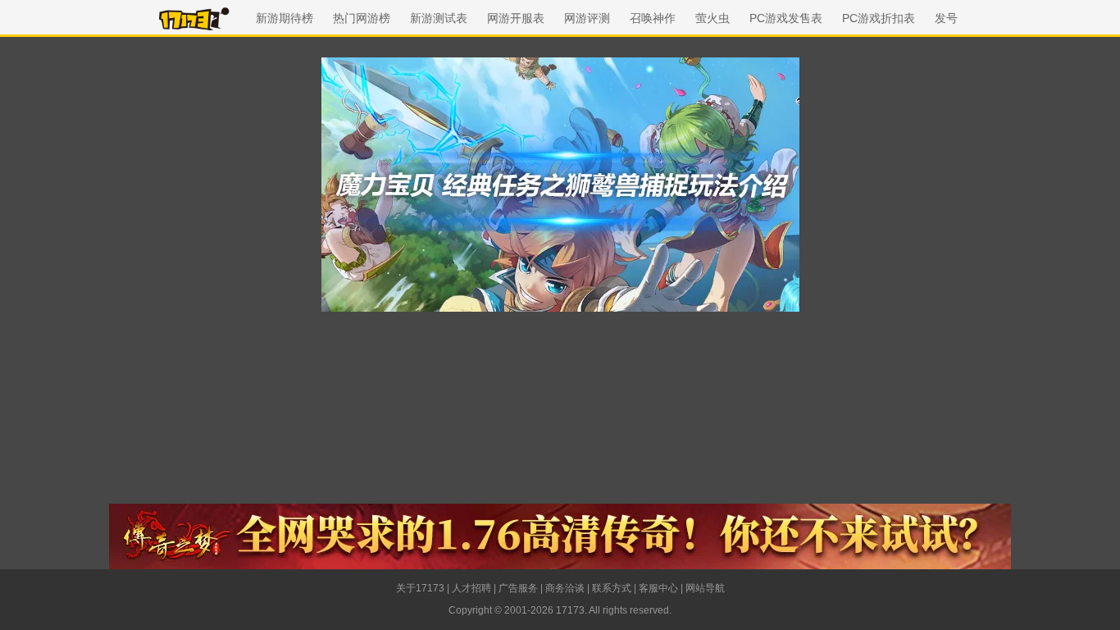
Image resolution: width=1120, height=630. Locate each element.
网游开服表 (515, 18)
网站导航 (705, 588)
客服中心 (658, 588)
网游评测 (587, 18)
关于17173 (420, 588)
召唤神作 (653, 18)
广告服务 (518, 588)
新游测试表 (438, 18)
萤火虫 (712, 18)
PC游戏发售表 (785, 18)
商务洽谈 (565, 588)
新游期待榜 (284, 18)
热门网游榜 (361, 18)
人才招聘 (471, 588)
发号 (946, 18)
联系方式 (611, 588)
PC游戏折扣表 (878, 18)
